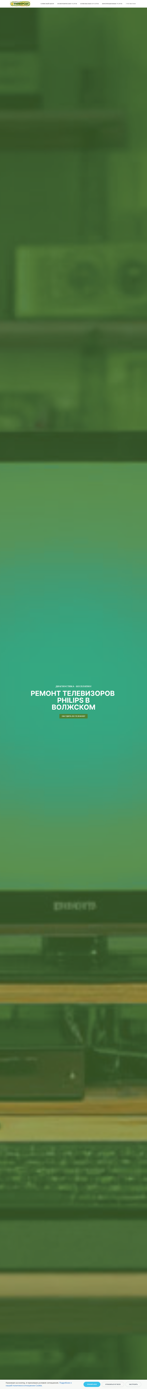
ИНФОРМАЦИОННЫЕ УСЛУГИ (112, 3)
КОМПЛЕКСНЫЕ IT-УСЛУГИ (89, 3)
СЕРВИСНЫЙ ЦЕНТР (47, 3)
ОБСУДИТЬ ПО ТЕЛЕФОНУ (73, 716)
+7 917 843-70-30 (131, 3)
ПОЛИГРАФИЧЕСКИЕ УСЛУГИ (67, 3)
